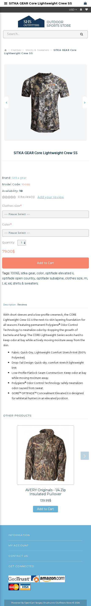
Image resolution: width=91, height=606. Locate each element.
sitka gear (28, 273)
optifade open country (18, 278)
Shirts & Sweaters (37, 50)
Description (9, 304)
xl (5, 283)
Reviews (22, 304)
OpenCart (29, 602)
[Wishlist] (86, 9)
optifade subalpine (50, 278)
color (40, 273)
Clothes (16, 50)
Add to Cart (45, 265)
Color (6, 224)
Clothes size (11, 206)
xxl (9, 283)
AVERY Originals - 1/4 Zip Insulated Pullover (45, 492)
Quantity (8, 242)
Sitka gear (19, 178)
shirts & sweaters (25, 283)
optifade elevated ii (59, 273)
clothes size (74, 278)
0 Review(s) (26, 197)
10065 (15, 273)
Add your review (50, 197)
